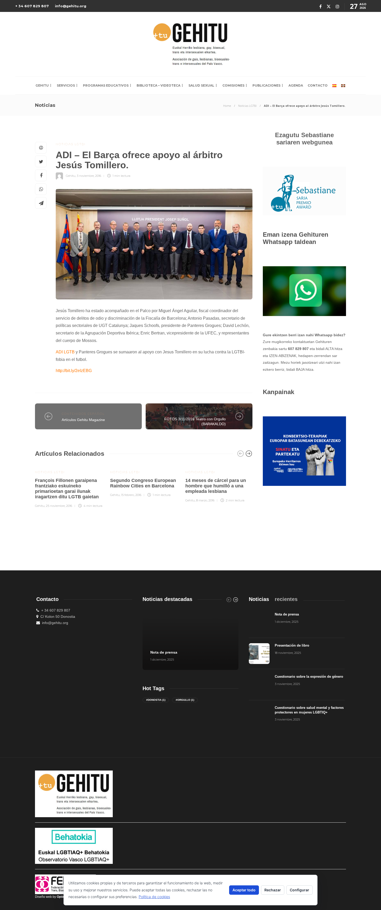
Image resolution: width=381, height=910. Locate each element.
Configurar (299, 890)
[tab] (259, 599)
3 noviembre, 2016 (89, 176)
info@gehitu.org (70, 6)
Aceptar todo (244, 890)
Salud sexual (201, 85)
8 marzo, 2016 (205, 500)
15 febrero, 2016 (131, 495)
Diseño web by (52, 897)
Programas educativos (106, 85)
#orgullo (185, 699)
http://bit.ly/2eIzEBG (74, 370)
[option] (68, 485)
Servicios (66, 85)
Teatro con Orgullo (204, 413)
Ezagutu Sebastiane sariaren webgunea (304, 138)
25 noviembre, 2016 (59, 506)
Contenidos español (83, 414)
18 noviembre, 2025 (288, 653)
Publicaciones (266, 85)
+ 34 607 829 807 (32, 6)
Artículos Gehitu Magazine (83, 420)
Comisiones (233, 85)
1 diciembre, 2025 (162, 659)
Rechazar (272, 890)
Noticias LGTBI (247, 106)
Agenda (295, 85)
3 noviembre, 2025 (287, 684)
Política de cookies (154, 896)
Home (227, 106)
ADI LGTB (65, 352)
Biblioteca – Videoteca (158, 85)
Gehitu (42, 85)
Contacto (318, 85)
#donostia (155, 699)
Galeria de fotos (188, 408)
